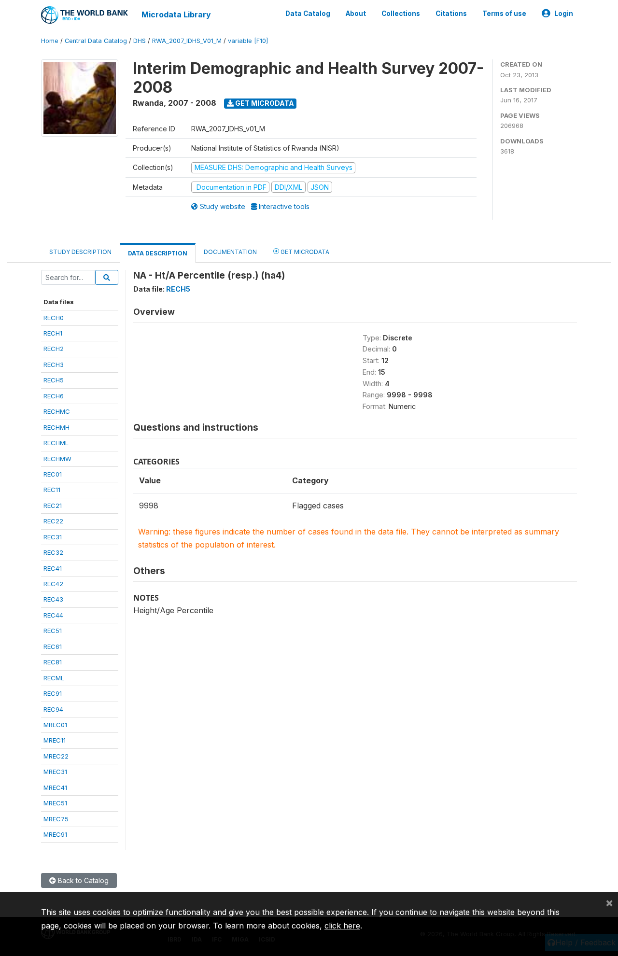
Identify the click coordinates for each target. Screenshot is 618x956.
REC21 (52, 505)
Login (563, 13)
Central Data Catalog (96, 40)
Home (49, 40)
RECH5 (53, 380)
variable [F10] (248, 40)
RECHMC (56, 411)
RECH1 (52, 333)
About (356, 13)
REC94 (53, 709)
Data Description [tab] (157, 253)
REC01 (52, 474)
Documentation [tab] (230, 251)
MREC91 (55, 834)
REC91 (52, 693)
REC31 (52, 537)
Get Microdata (264, 103)
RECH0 (53, 318)
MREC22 (56, 756)
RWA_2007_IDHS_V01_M (187, 40)
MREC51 (55, 803)
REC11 (51, 489)
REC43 (53, 599)
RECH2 (53, 348)
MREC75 (56, 819)
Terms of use (504, 13)
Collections (400, 13)
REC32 (53, 552)
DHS (139, 40)
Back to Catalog (82, 880)
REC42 (53, 584)
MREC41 (55, 787)
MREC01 (55, 725)
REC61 (52, 646)
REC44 (53, 615)
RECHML (56, 443)
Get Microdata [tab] (304, 251)
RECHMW (57, 459)
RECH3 (53, 364)
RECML (53, 678)
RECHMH (56, 427)
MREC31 (55, 771)
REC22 (53, 521)
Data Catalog (307, 13)
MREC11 (54, 740)
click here (342, 925)
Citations (451, 13)
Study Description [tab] (80, 251)
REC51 (52, 630)
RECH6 (53, 396)
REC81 (52, 662)
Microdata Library (176, 14)
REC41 (52, 568)
